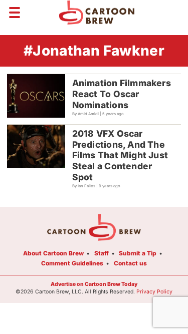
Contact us (130, 263)
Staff (101, 253)
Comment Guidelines (72, 263)
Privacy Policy (154, 291)
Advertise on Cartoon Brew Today (94, 284)
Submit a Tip (137, 253)
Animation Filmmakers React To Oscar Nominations (121, 94)
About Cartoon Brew (53, 253)
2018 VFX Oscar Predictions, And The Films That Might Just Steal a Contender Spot (120, 155)
